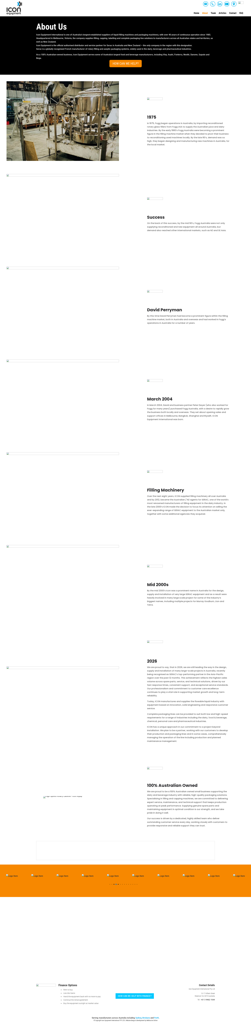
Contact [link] (232, 13)
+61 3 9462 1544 (208, 999)
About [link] (205, 13)
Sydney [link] (138, 1018)
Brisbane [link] (146, 1018)
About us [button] (42, 844)
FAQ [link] (241, 13)
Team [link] (213, 13)
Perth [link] (156, 1018)
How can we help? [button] (126, 63)
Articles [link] (222, 13)
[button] (116, 884)
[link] (14, 8)
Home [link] (196, 13)
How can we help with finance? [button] (135, 996)
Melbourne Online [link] (152, 1020)
